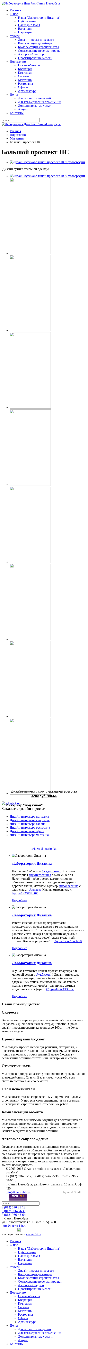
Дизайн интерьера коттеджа (29, 816)
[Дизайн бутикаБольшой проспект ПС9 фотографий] (47, 162)
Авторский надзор (31, 54)
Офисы (23, 87)
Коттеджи (25, 72)
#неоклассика (68, 886)
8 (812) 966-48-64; (14, 1214)
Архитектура (27, 91)
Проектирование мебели (35, 58)
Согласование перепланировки (40, 50)
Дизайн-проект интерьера (36, 39)
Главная (15, 10)
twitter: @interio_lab (44, 848)
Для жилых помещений (34, 98)
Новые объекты (29, 65)
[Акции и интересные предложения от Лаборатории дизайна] (44, 803)
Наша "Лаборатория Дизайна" (39, 17)
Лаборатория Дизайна (32, 863)
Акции (23, 109)
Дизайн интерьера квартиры (30, 820)
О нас (14, 14)
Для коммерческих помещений (39, 102)
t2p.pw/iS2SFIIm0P (25, 893)
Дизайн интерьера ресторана (30, 827)
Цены (14, 94)
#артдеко (35, 889)
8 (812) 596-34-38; (14, 1211)
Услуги (15, 36)
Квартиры (25, 69)
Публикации (27, 21)
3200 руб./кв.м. (44, 796)
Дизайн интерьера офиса (27, 831)
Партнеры (25, 32)
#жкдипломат (51, 871)
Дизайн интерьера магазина (29, 835)
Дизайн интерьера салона (27, 824)
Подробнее (19, 900)
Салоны (23, 76)
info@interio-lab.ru (18, 1192)
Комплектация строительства (38, 47)
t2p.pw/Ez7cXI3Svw (60, 989)
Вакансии (25, 28)
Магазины (25, 80)
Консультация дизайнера (35, 43)
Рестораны (25, 83)
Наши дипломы (29, 25)
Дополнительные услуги (35, 105)
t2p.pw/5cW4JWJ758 (68, 941)
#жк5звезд (43, 974)
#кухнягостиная (40, 875)
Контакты (17, 113)
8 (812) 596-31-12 (13, 1207)
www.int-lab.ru (33, 1234)
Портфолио (18, 61)
